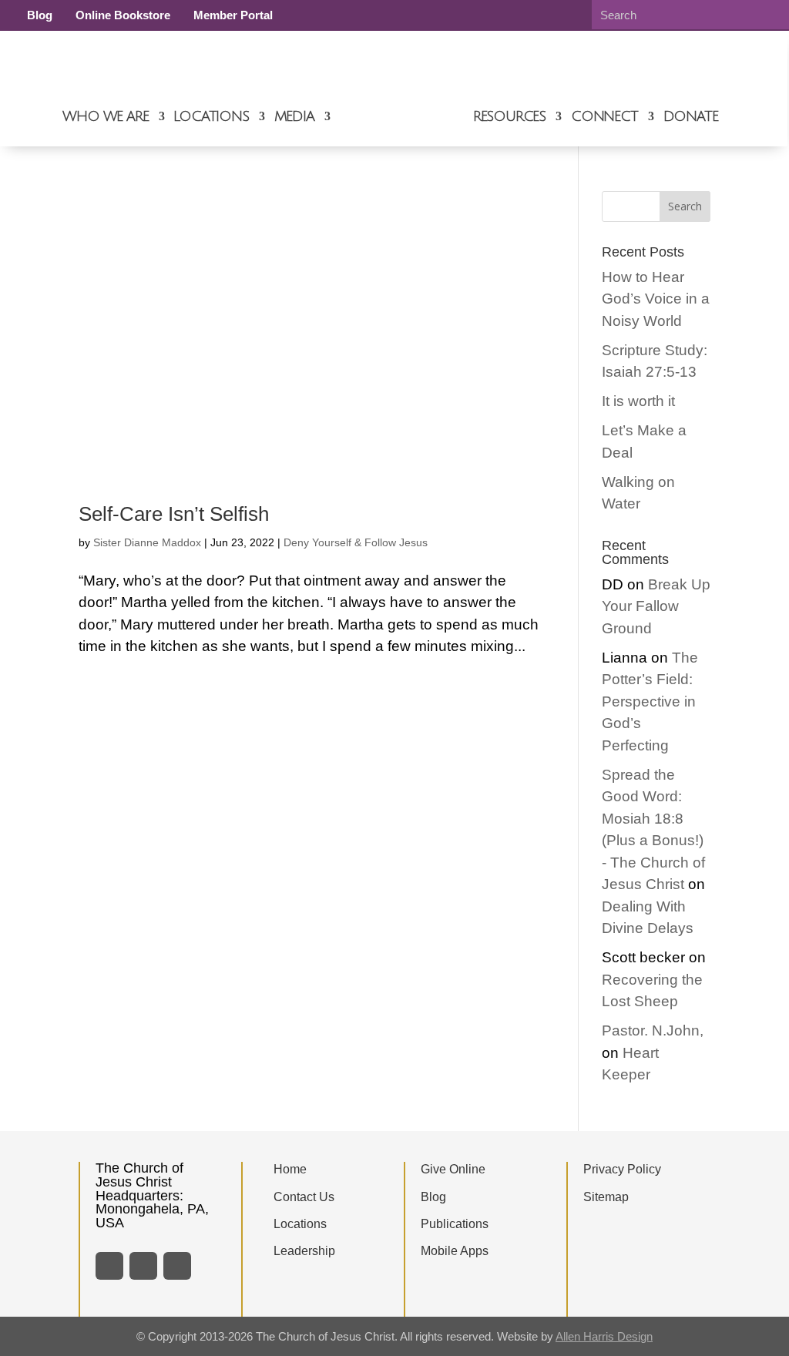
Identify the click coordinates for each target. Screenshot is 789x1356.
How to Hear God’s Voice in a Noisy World (656, 299)
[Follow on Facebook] (109, 1266)
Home (290, 1169)
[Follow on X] (143, 1266)
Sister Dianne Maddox (147, 542)
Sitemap (606, 1196)
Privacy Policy (622, 1169)
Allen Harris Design (604, 1336)
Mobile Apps (455, 1250)
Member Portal (233, 15)
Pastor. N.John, (652, 1030)
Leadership (304, 1250)
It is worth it (638, 401)
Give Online (453, 1169)
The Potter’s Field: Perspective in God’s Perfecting (650, 701)
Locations (210, 116)
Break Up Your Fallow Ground (656, 606)
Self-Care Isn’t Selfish (174, 513)
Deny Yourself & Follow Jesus (356, 542)
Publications (455, 1223)
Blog (39, 15)
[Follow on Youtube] (177, 1266)
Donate (690, 116)
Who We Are (105, 116)
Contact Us (304, 1196)
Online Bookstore (123, 15)
